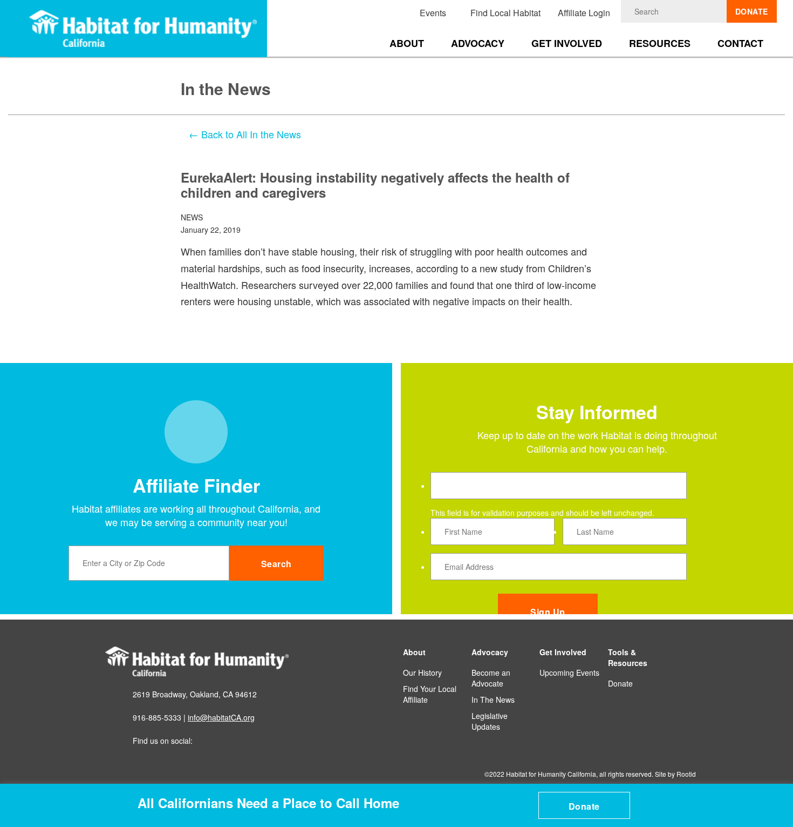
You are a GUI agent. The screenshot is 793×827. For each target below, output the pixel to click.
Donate (584, 806)
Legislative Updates (489, 721)
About (406, 43)
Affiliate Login (584, 12)
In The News (493, 699)
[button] (778, 795)
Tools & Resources (627, 657)
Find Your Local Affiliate (429, 694)
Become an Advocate (490, 678)
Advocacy (477, 43)
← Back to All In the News (245, 134)
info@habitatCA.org (221, 717)
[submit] (718, 11)
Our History (422, 672)
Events (433, 12)
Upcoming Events (569, 672)
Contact (740, 43)
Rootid (686, 773)
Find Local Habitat (505, 12)
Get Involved (566, 43)
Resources (660, 43)
